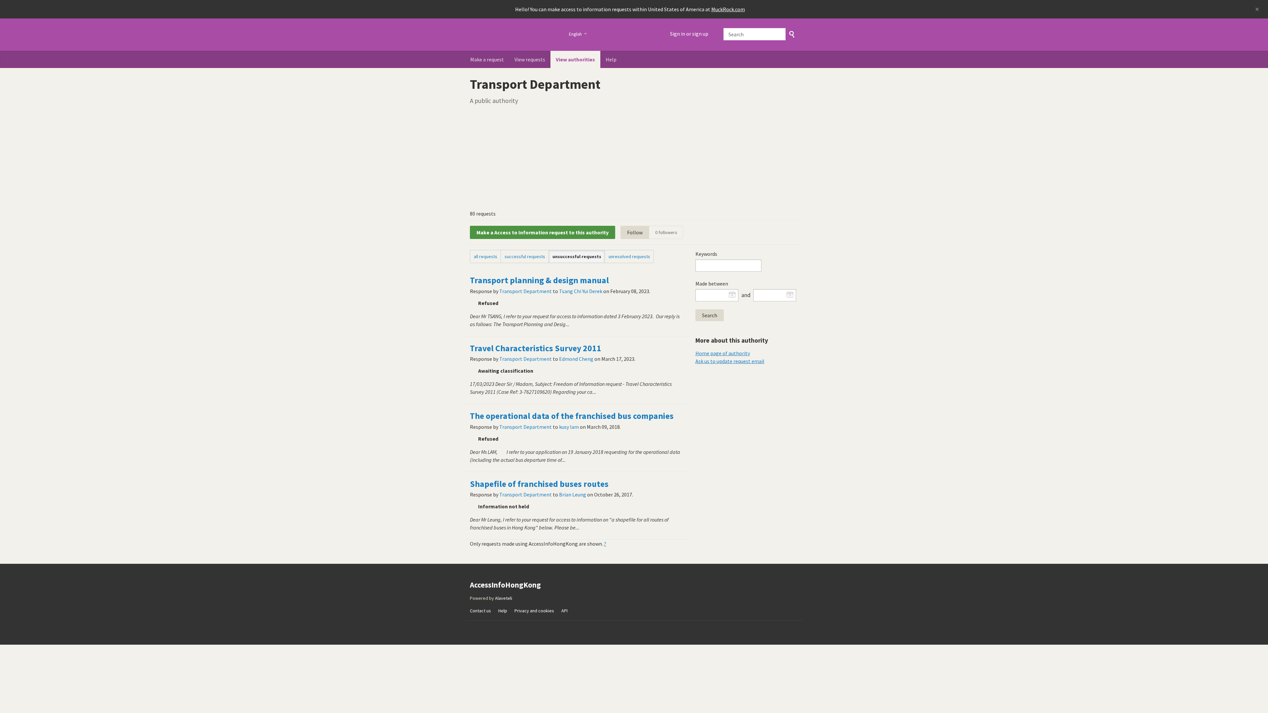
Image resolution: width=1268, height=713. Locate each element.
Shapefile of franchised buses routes (539, 484)
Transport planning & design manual (539, 280)
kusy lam (569, 427)
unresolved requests (629, 256)
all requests (485, 256)
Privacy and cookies (534, 611)
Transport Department (525, 291)
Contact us (480, 611)
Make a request (487, 59)
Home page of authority (722, 353)
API (564, 611)
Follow (635, 232)
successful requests (525, 256)
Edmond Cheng (576, 359)
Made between (711, 283)
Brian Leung (572, 494)
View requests (529, 59)
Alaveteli (503, 598)
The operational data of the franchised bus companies (572, 416)
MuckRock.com (728, 9)
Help (611, 59)
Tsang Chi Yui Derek (580, 291)
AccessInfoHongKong (515, 34)
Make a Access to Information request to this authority (542, 232)
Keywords (706, 254)
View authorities (575, 59)
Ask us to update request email (729, 361)
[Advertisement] (634, 157)
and (746, 295)
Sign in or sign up (689, 33)
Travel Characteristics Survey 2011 (535, 348)
